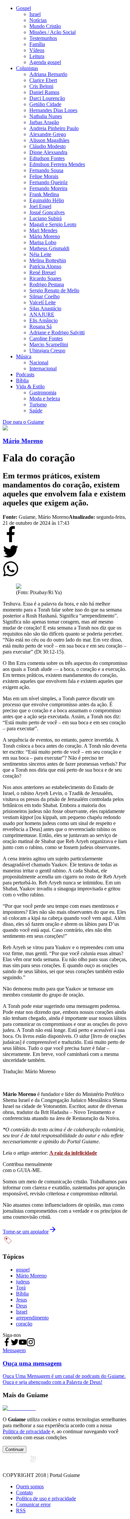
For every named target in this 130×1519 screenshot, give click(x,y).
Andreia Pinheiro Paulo (54, 128)
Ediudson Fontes (47, 158)
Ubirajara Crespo (47, 350)
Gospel (23, 8)
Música (23, 356)
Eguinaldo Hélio (46, 200)
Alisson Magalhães (49, 140)
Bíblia (22, 380)
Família (37, 44)
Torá (21, 1287)
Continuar (14, 1449)
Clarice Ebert (43, 80)
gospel (23, 1269)
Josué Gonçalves (47, 212)
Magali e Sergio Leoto (52, 224)
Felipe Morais (43, 176)
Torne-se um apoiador (26, 1231)
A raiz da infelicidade (73, 1153)
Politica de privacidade (26, 1431)
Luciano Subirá (45, 218)
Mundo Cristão (45, 26)
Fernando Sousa (46, 170)
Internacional (43, 368)
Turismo (38, 404)
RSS (21, 1510)
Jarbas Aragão (44, 122)
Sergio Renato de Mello (54, 290)
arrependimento (32, 1317)
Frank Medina (44, 194)
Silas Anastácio (45, 308)
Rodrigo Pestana (46, 284)
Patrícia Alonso (45, 266)
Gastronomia (42, 392)
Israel (35, 14)
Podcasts (25, 374)
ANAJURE (41, 314)
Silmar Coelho (44, 296)
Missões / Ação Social (52, 32)
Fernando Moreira (48, 188)
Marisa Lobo (42, 242)
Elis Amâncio (43, 320)
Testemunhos (43, 38)
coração (24, 1323)
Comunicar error (33, 1504)
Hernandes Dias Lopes (53, 110)
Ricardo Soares (45, 278)
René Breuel (42, 272)
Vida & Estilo (30, 386)
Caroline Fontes (46, 338)
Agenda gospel (45, 62)
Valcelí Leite (42, 302)
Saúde (35, 410)
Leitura (36, 56)
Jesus (21, 1299)
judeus (23, 1281)
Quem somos (30, 1486)
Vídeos (36, 50)
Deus (21, 1305)
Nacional (38, 362)
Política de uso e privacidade (46, 1498)
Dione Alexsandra (48, 152)
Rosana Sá (40, 326)
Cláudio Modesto (47, 146)
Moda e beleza (44, 398)
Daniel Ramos (44, 92)
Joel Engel (40, 206)
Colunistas (27, 68)
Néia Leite (40, 254)
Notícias (38, 20)
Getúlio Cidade (45, 104)
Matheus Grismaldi (49, 248)
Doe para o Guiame (23, 422)
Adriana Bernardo (48, 74)
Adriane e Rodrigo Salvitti (57, 332)
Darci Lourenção (47, 98)
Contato (24, 1492)
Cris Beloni (41, 86)
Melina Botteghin (47, 260)
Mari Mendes (43, 230)
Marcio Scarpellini (48, 344)
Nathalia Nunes (45, 116)
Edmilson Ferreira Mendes (57, 164)
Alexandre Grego (47, 134)
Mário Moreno (44, 236)
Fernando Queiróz (48, 182)
